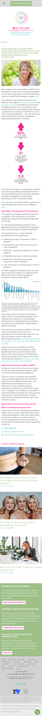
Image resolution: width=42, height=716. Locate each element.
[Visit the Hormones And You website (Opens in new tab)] (16, 691)
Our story (31, 664)
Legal (18, 668)
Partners (27, 662)
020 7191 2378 (22, 28)
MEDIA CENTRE (22, 666)
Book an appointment (20, 3)
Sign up (6, 653)
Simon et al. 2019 (8, 341)
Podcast (16, 662)
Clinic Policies (18, 664)
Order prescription (12, 628)
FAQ (2, 666)
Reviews (11, 666)
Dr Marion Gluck (8, 105)
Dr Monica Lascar (28, 102)
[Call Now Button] (37, 712)
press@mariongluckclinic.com (20, 678)
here (37, 96)
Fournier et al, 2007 (9, 361)
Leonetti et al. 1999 (25, 341)
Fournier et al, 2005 (30, 359)
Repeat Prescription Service (21, 32)
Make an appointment (13, 602)
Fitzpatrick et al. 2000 (30, 339)
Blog (3, 659)
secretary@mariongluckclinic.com (21, 30)
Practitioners (7, 668)
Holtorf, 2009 (24, 361)
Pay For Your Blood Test (21, 34)
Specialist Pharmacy (17, 659)
